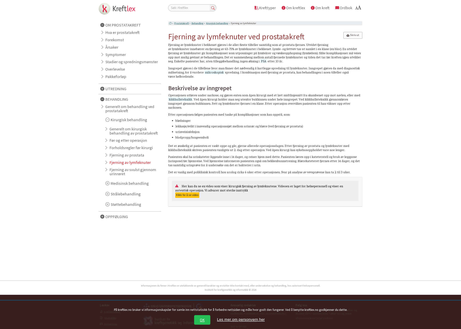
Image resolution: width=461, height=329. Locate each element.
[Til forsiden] (129, 8)
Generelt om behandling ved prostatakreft (129, 108)
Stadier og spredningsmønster (131, 61)
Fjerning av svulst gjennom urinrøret (132, 171)
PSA (263, 61)
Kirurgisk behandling (217, 23)
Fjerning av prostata (126, 155)
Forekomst (114, 39)
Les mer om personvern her (241, 319)
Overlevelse (115, 69)
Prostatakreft (181, 23)
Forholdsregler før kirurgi (131, 147)
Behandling (197, 23)
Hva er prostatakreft (122, 32)
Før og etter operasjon (128, 140)
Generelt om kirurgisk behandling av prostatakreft (133, 131)
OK (202, 319)
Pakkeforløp (115, 76)
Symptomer (115, 54)
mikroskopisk (214, 72)
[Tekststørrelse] (358, 8)
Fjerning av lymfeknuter (130, 162)
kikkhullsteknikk (180, 99)
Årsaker (111, 47)
